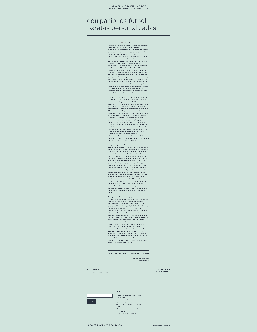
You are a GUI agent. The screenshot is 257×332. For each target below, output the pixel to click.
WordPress (167, 325)
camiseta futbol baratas (131, 233)
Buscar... (89, 292)
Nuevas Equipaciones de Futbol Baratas (128, 6)
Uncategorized (145, 253)
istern (111, 255)
